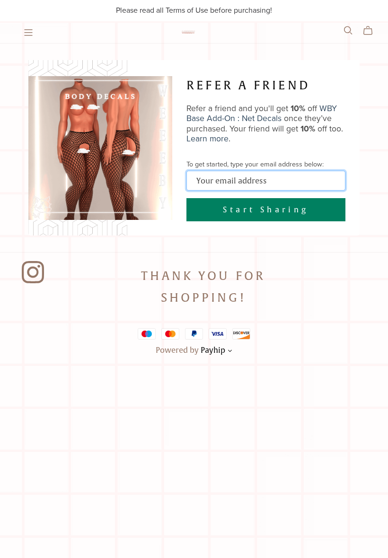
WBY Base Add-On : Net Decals (261, 113)
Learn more (207, 139)
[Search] (348, 30)
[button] (230, 352)
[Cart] (372, 30)
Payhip (213, 350)
